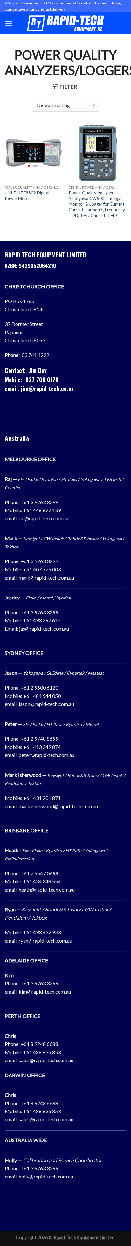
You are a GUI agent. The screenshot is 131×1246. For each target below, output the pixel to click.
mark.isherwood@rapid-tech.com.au (58, 806)
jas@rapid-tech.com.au (44, 629)
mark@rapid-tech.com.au (46, 578)
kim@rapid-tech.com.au (45, 992)
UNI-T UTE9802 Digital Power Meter (27, 195)
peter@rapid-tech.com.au (46, 755)
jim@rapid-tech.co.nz (47, 388)
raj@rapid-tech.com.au (43, 518)
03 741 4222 (35, 355)
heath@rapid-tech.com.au (47, 890)
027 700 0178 (42, 379)
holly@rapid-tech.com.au (46, 1176)
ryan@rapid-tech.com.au (45, 941)
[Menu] (8, 23)
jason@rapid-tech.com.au (46, 704)
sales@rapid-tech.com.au (46, 1060)
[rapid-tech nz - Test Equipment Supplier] (65, 23)
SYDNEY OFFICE (24, 653)
